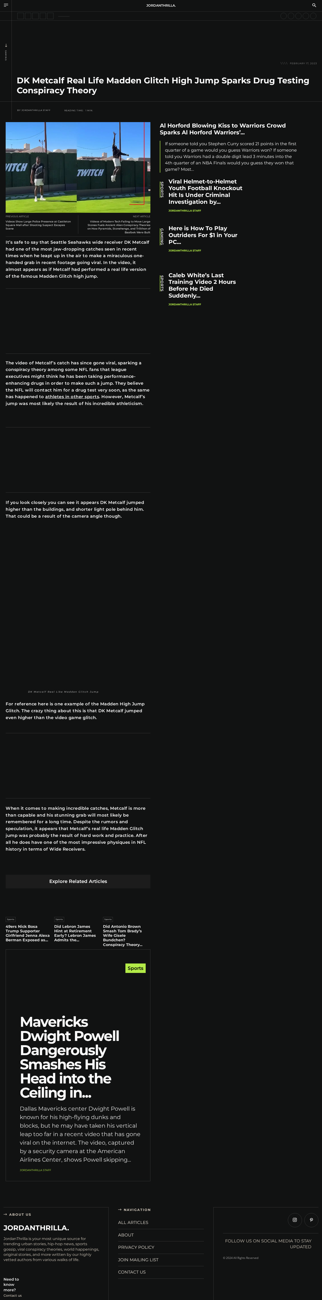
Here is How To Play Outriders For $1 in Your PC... (203, 235)
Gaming (6, 55)
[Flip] (111, 867)
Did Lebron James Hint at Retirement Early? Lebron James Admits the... (75, 933)
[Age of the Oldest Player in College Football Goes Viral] (306, 16)
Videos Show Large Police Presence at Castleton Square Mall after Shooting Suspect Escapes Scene (38, 225)
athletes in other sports (72, 396)
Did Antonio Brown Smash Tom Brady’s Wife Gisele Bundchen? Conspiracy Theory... (122, 935)
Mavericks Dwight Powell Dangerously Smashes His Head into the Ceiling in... (69, 1057)
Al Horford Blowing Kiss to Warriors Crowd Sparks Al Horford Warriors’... (223, 129)
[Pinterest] (56, 867)
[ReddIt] (78, 867)
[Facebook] (34, 867)
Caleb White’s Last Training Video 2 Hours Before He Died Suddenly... (202, 285)
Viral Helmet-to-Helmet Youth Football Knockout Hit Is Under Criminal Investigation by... (205, 191)
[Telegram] (100, 867)
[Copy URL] (122, 867)
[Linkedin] (67, 867)
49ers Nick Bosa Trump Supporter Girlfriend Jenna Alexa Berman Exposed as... (28, 933)
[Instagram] (295, 1220)
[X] (45, 867)
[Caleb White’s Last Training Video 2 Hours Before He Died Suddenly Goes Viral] (278, 292)
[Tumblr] (89, 867)
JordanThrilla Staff (36, 110)
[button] (314, 5)
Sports (10, 919)
